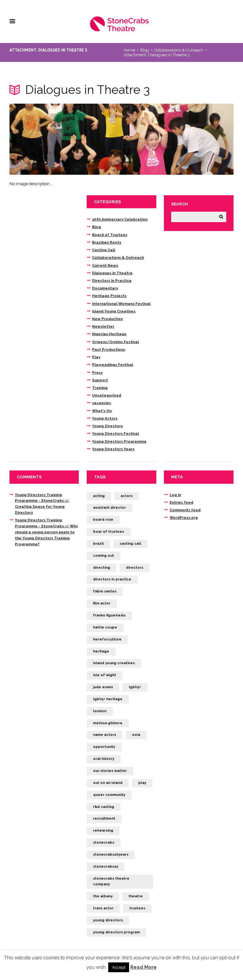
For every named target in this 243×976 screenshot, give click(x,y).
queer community (109, 795)
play (142, 783)
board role (103, 520)
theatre (135, 896)
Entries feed (181, 502)
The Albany (103, 896)
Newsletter (103, 326)
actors (127, 496)
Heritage (101, 651)
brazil (98, 544)
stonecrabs (103, 842)
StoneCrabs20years (110, 854)
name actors (104, 735)
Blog (144, 50)
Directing (101, 568)
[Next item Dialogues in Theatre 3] (178, 139)
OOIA (136, 735)
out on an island (107, 783)
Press (97, 372)
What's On (102, 411)
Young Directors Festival (115, 433)
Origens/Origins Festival (115, 342)
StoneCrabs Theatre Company (111, 881)
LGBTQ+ (135, 687)
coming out (103, 556)
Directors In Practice (112, 280)
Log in (175, 495)
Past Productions (108, 349)
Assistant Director (109, 508)
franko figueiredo (109, 615)
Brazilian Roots (106, 242)
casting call (130, 544)
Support (100, 380)
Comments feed (185, 510)
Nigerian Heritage (109, 334)
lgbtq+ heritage (107, 699)
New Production (107, 319)
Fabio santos (104, 591)
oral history (103, 759)
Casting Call (103, 250)
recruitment (104, 818)
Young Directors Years (113, 449)
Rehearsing (103, 830)
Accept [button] (118, 967)
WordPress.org (184, 517)
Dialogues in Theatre (112, 273)
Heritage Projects (109, 296)
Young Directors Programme (119, 441)
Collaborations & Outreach (178, 50)
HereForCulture (107, 639)
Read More (143, 967)
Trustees (137, 908)
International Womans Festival (121, 303)
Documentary (105, 288)
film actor (101, 603)
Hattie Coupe (105, 627)
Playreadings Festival (112, 364)
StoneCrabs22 (105, 866)
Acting (99, 496)
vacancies (101, 403)
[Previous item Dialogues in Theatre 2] (65, 139)
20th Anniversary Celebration (119, 219)
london (99, 711)
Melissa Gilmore (107, 723)
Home (129, 50)
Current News (105, 265)
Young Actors (104, 418)
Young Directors (107, 426)
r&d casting (103, 807)
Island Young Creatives (113, 311)
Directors (134, 568)
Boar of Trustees (108, 532)
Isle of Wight (104, 675)
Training (100, 387)
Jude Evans (103, 687)
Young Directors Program (116, 932)
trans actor (103, 908)
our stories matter (110, 771)
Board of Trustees (109, 235)
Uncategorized (106, 395)
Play (96, 357)
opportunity (104, 747)
